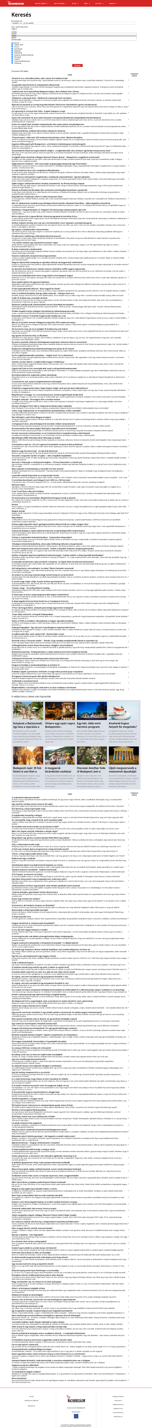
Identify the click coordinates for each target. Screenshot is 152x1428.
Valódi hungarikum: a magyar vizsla (27, 1098)
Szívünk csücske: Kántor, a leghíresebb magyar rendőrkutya (38, 362)
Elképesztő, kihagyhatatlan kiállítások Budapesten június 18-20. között (43, 349)
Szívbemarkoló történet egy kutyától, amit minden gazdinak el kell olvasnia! (46, 885)
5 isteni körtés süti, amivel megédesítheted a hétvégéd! (37, 381)
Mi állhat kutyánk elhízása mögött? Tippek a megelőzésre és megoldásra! (44, 1035)
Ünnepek (112, 3)
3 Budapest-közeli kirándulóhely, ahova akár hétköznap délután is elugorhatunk (47, 544)
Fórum (16, 47)
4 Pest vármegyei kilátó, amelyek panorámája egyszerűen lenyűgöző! (42, 608)
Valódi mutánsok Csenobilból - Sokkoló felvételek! (34, 869)
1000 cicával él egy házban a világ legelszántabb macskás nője (39, 1326)
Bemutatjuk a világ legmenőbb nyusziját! (30, 910)
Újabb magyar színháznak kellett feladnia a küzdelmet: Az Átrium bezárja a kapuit (48, 183)
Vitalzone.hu (118, 1400)
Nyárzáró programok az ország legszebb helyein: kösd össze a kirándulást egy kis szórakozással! (54, 104)
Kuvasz (15, 504)
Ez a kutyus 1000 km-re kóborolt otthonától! (31, 1048)
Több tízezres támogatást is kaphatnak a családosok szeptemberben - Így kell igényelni (51, 177)
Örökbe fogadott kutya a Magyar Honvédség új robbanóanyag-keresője (43, 311)
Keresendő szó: (16, 21)
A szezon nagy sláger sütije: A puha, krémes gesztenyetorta (38, 581)
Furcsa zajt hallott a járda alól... (26, 1344)
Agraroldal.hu (118, 1416)
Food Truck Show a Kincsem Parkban (28, 491)
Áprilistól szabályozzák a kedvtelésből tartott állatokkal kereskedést (43, 304)
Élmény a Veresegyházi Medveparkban (29, 1110)
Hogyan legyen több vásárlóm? (76, 1408)
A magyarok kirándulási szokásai (58, 769)
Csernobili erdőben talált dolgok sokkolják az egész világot (38, 1322)
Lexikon (17, 59)
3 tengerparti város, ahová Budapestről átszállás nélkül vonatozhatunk (43, 424)
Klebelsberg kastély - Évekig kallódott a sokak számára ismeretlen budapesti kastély (49, 652)
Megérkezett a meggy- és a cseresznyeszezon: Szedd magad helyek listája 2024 (47, 395)
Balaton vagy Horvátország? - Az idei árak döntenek (35, 451)
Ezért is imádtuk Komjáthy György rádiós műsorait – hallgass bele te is (43, 293)
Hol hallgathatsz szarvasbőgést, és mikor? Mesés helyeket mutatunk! (43, 568)
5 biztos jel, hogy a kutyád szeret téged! (29, 1006)
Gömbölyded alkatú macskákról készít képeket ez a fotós (37, 865)
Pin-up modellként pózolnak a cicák (27, 1306)
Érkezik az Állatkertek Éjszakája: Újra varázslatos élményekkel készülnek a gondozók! (49, 190)
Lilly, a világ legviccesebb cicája (25, 844)
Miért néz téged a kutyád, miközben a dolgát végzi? (35, 831)
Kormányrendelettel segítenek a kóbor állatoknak (34, 375)
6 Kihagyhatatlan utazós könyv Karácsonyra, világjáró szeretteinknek (42, 645)
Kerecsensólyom (19, 1378)
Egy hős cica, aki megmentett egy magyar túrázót (34, 956)
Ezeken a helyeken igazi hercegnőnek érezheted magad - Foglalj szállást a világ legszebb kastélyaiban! (57, 555)
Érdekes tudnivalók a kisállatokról (27, 249)
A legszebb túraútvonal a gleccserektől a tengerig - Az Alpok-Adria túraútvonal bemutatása (53, 562)
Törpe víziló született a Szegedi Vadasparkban (32, 614)
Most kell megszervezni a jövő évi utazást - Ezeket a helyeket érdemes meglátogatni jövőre (53, 548)
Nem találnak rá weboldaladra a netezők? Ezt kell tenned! (37, 469)
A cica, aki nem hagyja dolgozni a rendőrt (30, 930)
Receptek (17, 57)
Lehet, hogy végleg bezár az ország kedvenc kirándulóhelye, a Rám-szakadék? (46, 410)
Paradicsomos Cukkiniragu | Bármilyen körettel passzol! (36, 236)
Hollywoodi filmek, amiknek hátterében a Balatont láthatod (38, 131)
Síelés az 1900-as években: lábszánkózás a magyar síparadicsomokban (42, 621)
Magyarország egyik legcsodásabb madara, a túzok (34, 1189)
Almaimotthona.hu (118, 1396)
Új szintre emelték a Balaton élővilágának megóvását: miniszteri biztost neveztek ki (49, 342)
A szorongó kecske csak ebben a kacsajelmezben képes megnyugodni (42, 936)
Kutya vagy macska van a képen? (26, 899)
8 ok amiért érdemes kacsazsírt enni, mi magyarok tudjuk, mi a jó (40, 1085)
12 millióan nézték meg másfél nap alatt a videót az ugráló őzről (40, 967)
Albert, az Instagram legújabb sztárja (28, 1288)
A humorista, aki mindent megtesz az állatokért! (33, 905)
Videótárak (18, 53)
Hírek (86, 3)
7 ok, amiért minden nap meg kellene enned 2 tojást (35, 242)
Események (18, 49)
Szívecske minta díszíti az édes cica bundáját (31, 1252)
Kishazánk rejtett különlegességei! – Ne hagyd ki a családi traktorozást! (43, 1136)
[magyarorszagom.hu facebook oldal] (76, 1416)
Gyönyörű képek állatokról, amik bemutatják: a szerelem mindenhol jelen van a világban (51, 1360)
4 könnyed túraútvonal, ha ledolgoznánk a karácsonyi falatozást (40, 658)
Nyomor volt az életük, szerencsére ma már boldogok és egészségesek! (44, 1299)
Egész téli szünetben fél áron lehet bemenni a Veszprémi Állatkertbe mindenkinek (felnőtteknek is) (56, 118)
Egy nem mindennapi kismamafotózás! (29, 1059)
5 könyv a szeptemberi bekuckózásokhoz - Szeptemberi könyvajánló (42, 537)
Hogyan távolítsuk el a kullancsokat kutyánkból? (33, 923)
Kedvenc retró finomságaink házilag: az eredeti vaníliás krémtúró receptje (44, 1202)
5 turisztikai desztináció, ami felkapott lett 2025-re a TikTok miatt (41, 480)
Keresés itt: (15, 43)
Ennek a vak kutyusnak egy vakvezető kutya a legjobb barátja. (39, 994)
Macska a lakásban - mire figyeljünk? (28, 1235)
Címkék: (14, 32)
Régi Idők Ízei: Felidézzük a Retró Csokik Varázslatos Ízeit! (37, 196)
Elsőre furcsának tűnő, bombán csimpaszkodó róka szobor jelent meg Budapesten (48, 124)
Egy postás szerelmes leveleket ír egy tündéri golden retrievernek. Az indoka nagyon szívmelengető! (57, 1012)
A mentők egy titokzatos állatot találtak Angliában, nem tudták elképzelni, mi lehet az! (51, 949)
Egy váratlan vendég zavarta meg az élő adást (32, 804)
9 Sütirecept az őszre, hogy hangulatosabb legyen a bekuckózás (40, 594)
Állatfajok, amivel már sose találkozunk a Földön (33, 1116)
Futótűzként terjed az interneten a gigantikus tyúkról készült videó (42, 1340)
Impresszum (31, 1406)
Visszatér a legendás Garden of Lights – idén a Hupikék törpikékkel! (41, 455)
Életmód (98, 3)
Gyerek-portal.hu (118, 1412)
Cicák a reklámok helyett (23, 962)
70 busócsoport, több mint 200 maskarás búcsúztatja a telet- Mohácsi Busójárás (47, 137)
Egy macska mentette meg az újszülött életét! (33, 1264)
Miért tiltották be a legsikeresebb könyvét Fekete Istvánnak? (39, 1182)
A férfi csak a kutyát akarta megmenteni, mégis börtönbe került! (40, 849)
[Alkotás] (74, 34)
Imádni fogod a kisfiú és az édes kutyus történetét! (34, 1248)
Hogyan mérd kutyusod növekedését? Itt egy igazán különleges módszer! (44, 1028)
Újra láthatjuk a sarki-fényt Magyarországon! (31, 417)
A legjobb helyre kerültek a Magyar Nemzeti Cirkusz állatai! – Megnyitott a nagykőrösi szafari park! (56, 157)
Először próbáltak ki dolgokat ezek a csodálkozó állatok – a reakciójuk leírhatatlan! (48, 1333)
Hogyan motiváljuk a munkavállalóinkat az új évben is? (36, 665)
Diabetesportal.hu (118, 1404)
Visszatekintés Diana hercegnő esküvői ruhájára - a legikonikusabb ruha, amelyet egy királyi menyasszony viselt (61, 150)
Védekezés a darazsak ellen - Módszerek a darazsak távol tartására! (41, 98)
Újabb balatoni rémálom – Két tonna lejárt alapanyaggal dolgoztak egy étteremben (49, 164)
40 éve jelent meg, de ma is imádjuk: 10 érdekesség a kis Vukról (40, 329)
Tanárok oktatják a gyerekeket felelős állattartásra (35, 892)
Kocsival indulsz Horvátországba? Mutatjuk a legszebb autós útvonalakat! (44, 428)
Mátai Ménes (17, 517)
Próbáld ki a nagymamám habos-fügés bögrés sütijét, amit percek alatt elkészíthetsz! (50, 388)
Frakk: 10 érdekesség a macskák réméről (29, 298)
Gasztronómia (59, 3)
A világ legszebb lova (21, 916)
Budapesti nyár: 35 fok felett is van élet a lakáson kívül (27, 771)
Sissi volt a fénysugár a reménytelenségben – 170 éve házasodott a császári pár (47, 462)
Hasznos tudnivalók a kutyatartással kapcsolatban (34, 256)
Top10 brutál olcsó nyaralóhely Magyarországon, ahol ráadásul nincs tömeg (45, 91)
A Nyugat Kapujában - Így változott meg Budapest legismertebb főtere (43, 627)
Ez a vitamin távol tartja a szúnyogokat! (29, 1241)
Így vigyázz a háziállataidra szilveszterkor (30, 229)
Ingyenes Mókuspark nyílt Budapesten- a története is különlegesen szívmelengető (48, 144)
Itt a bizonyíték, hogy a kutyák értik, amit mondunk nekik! (37, 820)
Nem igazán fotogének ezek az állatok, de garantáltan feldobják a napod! (44, 1019)
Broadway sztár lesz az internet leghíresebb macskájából (37, 1054)
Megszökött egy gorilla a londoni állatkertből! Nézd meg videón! (40, 838)
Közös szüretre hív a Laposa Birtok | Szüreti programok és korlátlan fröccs (44, 216)
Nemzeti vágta (18, 485)
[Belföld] (74, 38)
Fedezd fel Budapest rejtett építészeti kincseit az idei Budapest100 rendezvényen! (48, 531)
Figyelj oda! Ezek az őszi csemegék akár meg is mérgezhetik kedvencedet (44, 368)
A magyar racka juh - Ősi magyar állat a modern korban (36, 399)
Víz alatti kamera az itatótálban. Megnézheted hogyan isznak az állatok (43, 498)
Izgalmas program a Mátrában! (25, 1365)
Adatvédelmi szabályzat (31, 1400)
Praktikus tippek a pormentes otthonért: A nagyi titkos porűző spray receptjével (47, 671)
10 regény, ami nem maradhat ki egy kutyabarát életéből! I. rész (40, 976)
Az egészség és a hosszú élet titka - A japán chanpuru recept (38, 111)
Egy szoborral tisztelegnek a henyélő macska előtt (34, 1023)
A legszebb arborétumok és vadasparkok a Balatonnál (36, 85)
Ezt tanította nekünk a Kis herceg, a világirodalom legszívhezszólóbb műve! (45, 1221)
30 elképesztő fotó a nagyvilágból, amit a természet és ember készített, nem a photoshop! (52, 1001)
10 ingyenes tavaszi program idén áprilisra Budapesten (36, 676)
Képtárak (17, 51)
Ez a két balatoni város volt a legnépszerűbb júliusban (35, 170)
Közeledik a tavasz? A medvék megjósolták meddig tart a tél (39, 316)
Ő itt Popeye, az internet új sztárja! (27, 874)
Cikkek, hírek (18, 45)
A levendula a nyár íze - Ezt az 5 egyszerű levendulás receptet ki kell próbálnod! (47, 444)
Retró (74, 3)
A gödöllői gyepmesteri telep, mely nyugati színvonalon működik (41, 1162)
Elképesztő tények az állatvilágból (27, 1295)
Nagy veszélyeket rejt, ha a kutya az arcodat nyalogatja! (36, 1281)
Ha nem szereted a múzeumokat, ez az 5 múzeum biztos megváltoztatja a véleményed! (51, 433)
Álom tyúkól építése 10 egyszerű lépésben (30, 282)
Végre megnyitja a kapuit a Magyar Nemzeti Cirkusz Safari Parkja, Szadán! (44, 1215)
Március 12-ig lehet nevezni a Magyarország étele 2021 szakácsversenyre (44, 322)
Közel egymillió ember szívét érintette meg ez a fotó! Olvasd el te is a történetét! (48, 1354)
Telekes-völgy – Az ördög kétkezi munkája (31, 588)
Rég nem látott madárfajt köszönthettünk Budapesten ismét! (39, 1129)
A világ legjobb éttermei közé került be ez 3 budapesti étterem (40, 601)
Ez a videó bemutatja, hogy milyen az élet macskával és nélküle (40, 1079)
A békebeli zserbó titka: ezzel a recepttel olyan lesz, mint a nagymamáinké (45, 1175)
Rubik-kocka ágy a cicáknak (23, 858)
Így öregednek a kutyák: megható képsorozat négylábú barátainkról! (42, 1311)
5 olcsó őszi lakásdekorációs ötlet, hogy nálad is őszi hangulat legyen (42, 275)
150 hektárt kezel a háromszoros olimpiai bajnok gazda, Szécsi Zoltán (42, 1105)
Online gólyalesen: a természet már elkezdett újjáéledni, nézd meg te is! (44, 1156)
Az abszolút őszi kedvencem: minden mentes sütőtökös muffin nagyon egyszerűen (48, 269)
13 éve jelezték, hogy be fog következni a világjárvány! (36, 1092)
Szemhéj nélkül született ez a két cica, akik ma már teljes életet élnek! (43, 972)
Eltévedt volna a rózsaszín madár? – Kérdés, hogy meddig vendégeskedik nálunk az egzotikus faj (54, 640)
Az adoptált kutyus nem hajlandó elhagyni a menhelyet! (37, 1066)
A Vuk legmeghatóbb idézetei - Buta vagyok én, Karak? (36, 288)
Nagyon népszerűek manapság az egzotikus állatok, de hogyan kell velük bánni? (47, 262)
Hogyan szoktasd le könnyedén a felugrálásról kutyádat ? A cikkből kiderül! (45, 943)
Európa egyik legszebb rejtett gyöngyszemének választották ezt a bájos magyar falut (50, 524)
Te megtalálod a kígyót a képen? (26, 1372)
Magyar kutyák (18, 511)
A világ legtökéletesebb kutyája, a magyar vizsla (33, 1149)
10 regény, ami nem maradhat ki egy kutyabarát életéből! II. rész (40, 983)
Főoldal (31, 1396)
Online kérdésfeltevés (22, 61)
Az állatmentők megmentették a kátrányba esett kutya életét (40, 1257)
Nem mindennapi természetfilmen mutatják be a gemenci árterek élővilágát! (46, 1315)
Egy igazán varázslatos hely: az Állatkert (30, 335)
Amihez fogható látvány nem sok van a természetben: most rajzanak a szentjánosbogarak (52, 223)
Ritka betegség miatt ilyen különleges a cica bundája (35, 1270)
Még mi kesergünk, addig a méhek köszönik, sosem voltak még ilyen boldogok (46, 1169)
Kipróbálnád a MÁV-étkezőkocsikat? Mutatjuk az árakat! (36, 438)
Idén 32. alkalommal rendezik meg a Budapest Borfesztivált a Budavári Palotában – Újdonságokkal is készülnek (61, 203)
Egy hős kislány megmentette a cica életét (31, 1072)
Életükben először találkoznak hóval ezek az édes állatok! (37, 1275)
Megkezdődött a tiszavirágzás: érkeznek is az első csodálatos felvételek (44, 687)
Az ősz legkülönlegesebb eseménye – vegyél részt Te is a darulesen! (42, 355)
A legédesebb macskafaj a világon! (27, 815)
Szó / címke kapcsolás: (19, 27)
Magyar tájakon (40, 3)
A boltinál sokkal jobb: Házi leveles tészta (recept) (34, 1208)
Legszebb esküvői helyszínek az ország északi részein (35, 475)
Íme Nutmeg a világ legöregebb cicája (28, 809)
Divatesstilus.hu (118, 1408)
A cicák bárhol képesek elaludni (25, 797)
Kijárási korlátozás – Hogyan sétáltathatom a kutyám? (36, 1143)
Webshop (17, 63)
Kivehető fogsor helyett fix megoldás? (123, 725)
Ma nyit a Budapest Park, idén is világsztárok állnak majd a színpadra (42, 406)
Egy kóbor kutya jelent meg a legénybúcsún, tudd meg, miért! (39, 879)
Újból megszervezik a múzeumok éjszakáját (122, 769)
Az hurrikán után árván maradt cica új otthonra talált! (35, 826)
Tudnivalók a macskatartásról (25, 681)
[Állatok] (74, 36)
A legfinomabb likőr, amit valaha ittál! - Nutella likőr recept (38, 634)
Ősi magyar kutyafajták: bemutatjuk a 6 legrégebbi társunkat (39, 1041)
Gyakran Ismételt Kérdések (23, 55)
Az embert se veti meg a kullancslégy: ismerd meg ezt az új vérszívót (43, 575)
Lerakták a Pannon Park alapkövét (27, 1123)
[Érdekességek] (74, 40)
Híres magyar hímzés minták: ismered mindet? (32, 1228)
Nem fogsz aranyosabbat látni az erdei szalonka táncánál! (37, 1195)
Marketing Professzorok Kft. (82, 1426)
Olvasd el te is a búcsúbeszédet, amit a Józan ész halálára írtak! (40, 78)
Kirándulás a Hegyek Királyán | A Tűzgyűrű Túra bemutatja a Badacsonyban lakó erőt (49, 210)
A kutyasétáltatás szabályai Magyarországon (32, 1349)
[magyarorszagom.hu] (15, 3)
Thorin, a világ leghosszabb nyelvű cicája (29, 854)
